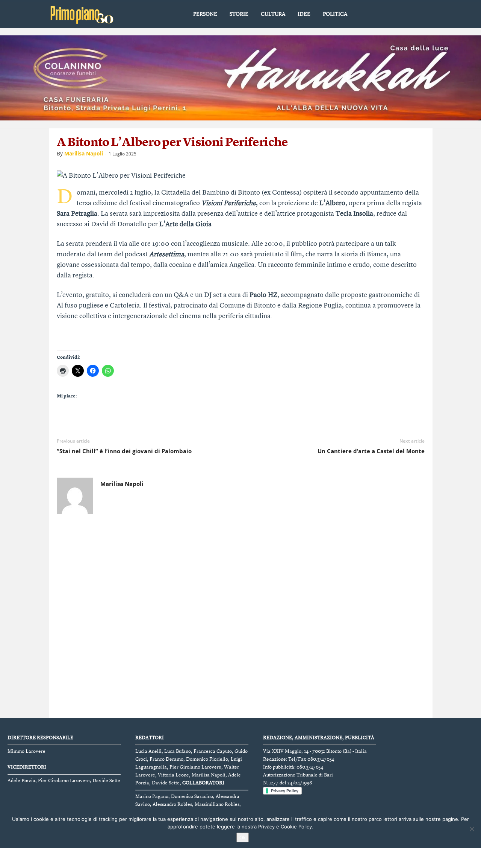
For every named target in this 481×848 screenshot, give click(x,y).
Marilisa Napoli (83, 153)
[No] (471, 829)
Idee (304, 14)
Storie (239, 14)
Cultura (273, 14)
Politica (335, 14)
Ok (242, 837)
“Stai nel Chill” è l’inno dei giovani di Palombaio (124, 451)
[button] (421, 14)
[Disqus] (241, 618)
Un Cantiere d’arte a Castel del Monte (371, 451)
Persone (205, 14)
